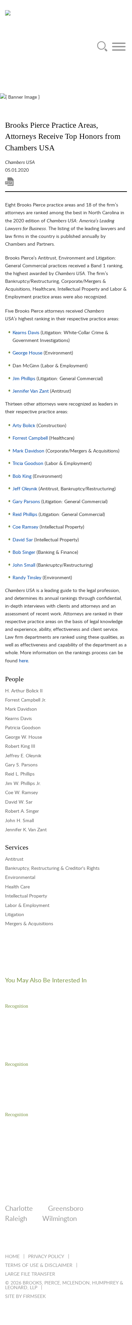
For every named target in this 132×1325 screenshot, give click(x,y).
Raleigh (16, 1219)
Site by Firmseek (25, 1296)
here (23, 660)
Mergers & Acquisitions (29, 923)
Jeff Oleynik (25, 488)
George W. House (23, 737)
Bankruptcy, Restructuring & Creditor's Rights (52, 868)
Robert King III (20, 746)
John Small (24, 565)
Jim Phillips (24, 378)
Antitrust (14, 859)
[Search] (102, 46)
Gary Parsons (26, 501)
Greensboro (65, 1208)
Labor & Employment (27, 905)
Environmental (20, 877)
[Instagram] (63, 1240)
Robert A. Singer (22, 811)
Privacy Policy (46, 1256)
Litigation (14, 914)
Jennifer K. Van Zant (26, 829)
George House (27, 352)
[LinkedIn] (8, 1240)
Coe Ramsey (25, 527)
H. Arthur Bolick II (24, 690)
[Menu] (119, 46)
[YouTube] (81, 1240)
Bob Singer (24, 552)
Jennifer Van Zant (31, 391)
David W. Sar (18, 802)
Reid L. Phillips (20, 774)
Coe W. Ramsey (21, 792)
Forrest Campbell (30, 438)
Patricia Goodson (23, 727)
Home (12, 1256)
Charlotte (19, 1208)
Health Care (17, 886)
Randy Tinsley (27, 577)
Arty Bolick (24, 425)
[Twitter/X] (26, 1240)
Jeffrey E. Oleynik (23, 755)
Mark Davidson (28, 450)
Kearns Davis (26, 332)
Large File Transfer (30, 1274)
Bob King (22, 476)
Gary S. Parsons (21, 764)
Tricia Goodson (28, 463)
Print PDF (9, 181)
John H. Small (19, 820)
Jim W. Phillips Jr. (23, 783)
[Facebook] (45, 1240)
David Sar (23, 539)
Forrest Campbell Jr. (25, 700)
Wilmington (59, 1219)
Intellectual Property (26, 896)
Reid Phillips (25, 514)
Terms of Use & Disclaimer (38, 1265)
